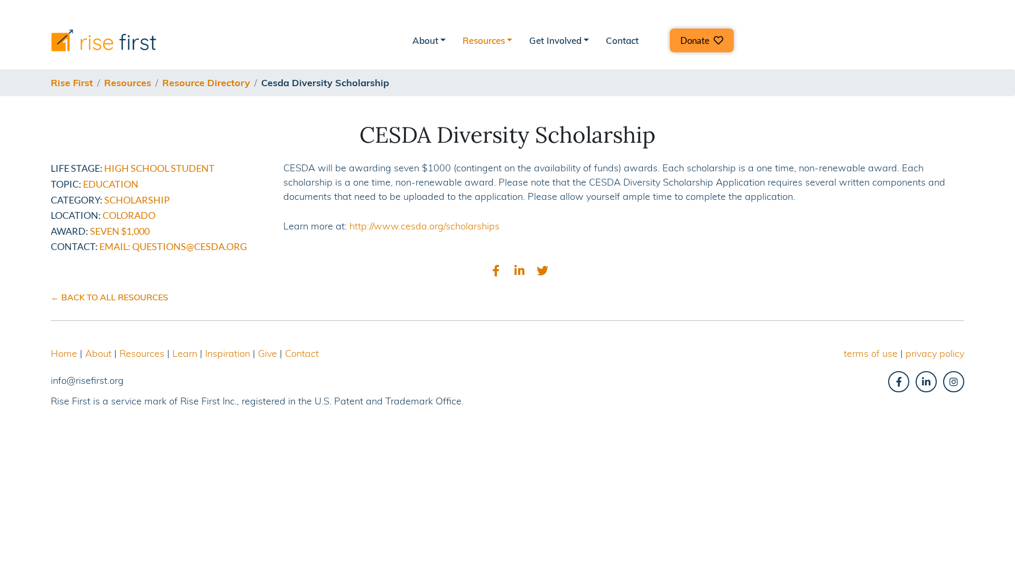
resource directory (206, 83)
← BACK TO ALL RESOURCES (109, 297)
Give (267, 353)
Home (64, 353)
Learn (184, 353)
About (98, 353)
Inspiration (227, 353)
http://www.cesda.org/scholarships (424, 226)
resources (127, 83)
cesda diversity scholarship (325, 83)
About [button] (425, 40)
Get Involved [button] (555, 40)
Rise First (72, 83)
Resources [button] (484, 40)
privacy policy (935, 353)
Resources (141, 353)
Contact (622, 40)
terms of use (871, 353)
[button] (702, 40)
